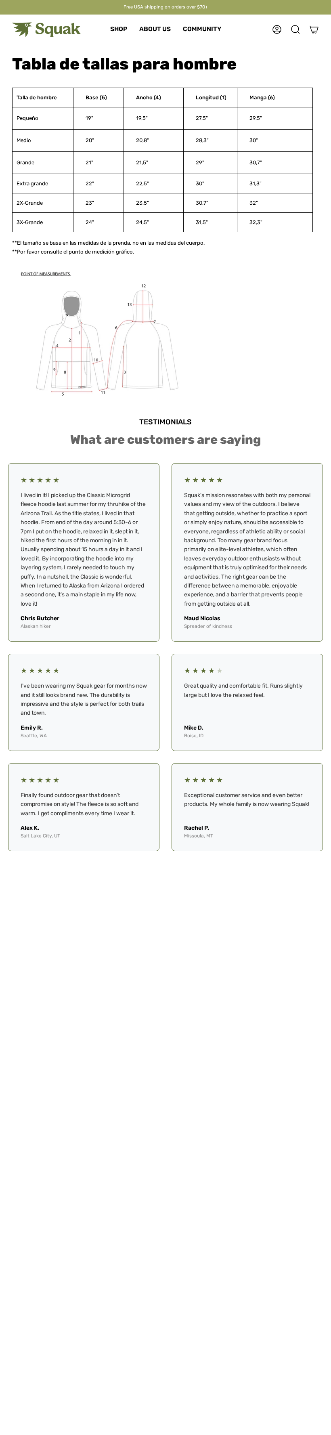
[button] (118, 29)
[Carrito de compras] (314, 29)
